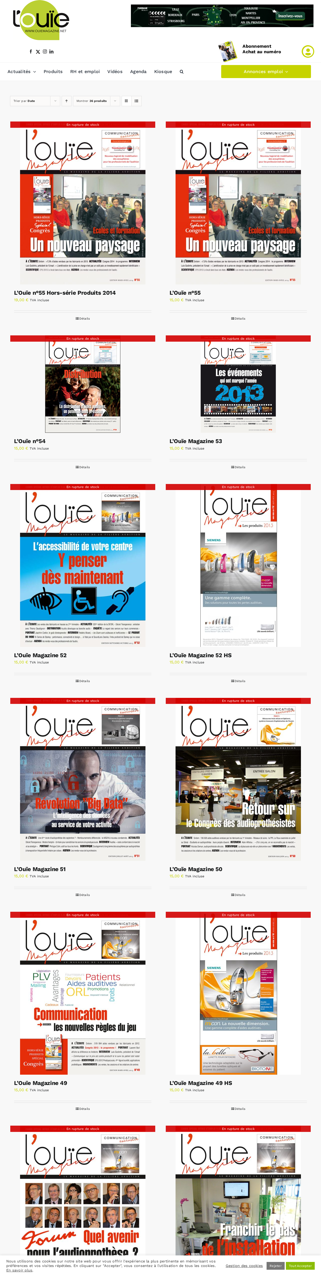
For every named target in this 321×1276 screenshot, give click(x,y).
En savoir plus (19, 1270)
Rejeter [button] (276, 1266)
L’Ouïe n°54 (29, 441)
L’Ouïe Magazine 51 (40, 869)
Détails (84, 318)
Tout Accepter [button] (300, 1266)
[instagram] (45, 51)
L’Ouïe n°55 (185, 292)
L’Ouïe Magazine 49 (40, 1083)
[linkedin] (51, 51)
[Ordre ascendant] (66, 101)
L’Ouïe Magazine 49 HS (201, 1083)
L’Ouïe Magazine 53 (196, 441)
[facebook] (31, 51)
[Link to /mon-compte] (308, 51)
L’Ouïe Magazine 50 (196, 869)
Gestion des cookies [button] (244, 1265)
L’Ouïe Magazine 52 (40, 655)
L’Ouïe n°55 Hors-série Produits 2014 (65, 292)
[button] (182, 72)
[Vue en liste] (136, 101)
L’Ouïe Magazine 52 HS (201, 655)
